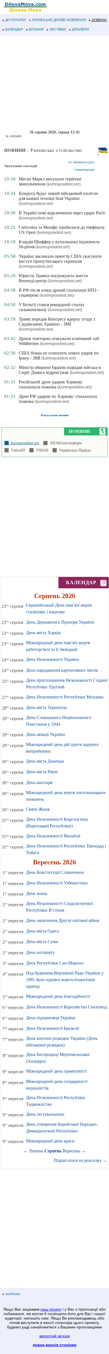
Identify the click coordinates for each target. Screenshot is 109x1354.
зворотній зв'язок (54, 1336)
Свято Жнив (38, 809)
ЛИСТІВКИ (57, 29)
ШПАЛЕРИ (80, 29)
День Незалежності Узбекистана (56, 883)
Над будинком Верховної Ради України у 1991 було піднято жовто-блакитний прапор (65, 980)
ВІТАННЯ (36, 29)
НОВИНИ (99, 20)
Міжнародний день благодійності (58, 996)
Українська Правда (74, 450)
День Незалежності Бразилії (52, 1028)
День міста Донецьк (45, 761)
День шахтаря (39, 782)
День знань (36, 893)
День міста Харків (43, 632)
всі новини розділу (81, 162)
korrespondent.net (24, 443)
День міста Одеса (42, 931)
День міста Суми (42, 941)
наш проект (51, 1309)
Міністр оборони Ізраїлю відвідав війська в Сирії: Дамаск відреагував (60, 370)
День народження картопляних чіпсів (62, 670)
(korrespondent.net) (63, 184)
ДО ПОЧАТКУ (15, 20)
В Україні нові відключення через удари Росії (62, 212)
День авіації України (45, 734)
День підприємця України (50, 1017)
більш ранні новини (54, 415)
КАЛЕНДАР (14, 29)
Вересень (71, 1151)
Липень (36, 1151)
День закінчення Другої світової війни (62, 920)
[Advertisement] (54, 83)
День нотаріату (40, 952)
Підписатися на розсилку (80, 1160)
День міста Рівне (42, 771)
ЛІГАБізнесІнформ (65, 443)
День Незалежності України (52, 659)
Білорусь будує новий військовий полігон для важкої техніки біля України (58, 196)
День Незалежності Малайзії (53, 836)
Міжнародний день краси (50, 1141)
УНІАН (41, 450)
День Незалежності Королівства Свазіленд (66, 1007)
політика (12, 1294)
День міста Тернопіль (46, 707)
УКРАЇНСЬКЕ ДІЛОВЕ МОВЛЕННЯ (59, 20)
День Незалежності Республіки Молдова (64, 697)
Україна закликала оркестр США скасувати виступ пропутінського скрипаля (60, 259)
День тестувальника (45, 1114)
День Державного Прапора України (60, 622)
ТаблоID (17, 450)
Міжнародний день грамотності (56, 1071)
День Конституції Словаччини (55, 872)
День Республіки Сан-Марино (55, 963)
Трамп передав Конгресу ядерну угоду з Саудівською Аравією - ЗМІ (57, 321)
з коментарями (84, 170)
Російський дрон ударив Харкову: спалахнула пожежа (51, 384)
